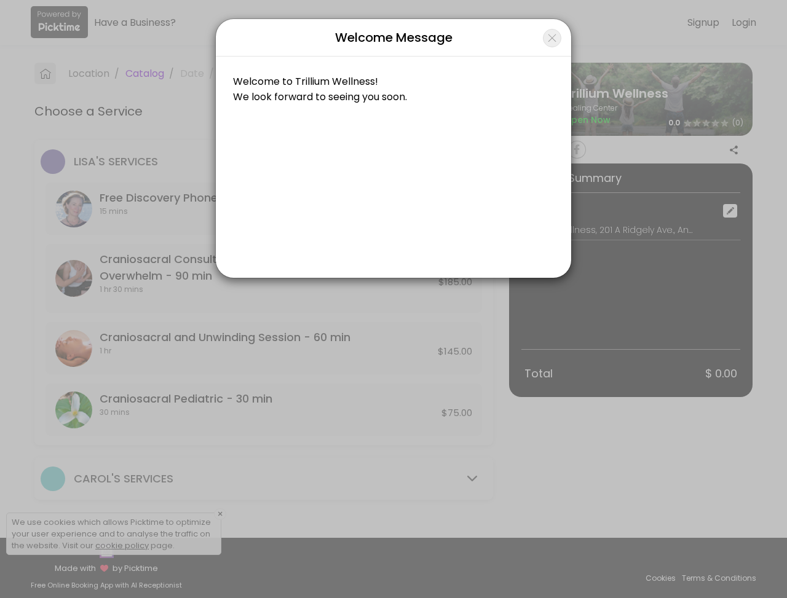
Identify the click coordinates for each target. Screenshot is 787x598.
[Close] (552, 38)
